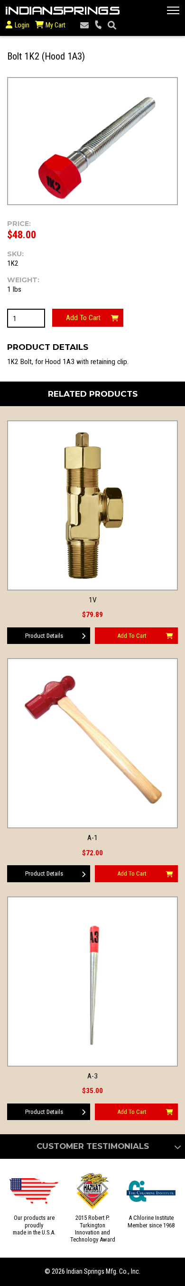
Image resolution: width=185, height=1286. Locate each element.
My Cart (54, 25)
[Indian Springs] (63, 10)
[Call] (98, 25)
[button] (173, 10)
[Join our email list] (84, 25)
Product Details (44, 635)
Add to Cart (83, 317)
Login (22, 25)
